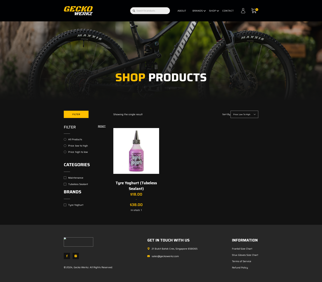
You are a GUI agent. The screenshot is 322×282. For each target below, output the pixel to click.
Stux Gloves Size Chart (245, 255)
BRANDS (197, 11)
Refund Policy (240, 268)
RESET (102, 126)
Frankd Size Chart (242, 249)
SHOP (212, 11)
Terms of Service (241, 261)
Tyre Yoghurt (75, 205)
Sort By (226, 114)
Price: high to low (78, 152)
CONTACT (228, 11)
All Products (75, 139)
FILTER (76, 114)
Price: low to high (78, 146)
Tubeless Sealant (78, 184)
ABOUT (181, 11)
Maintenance (75, 178)
